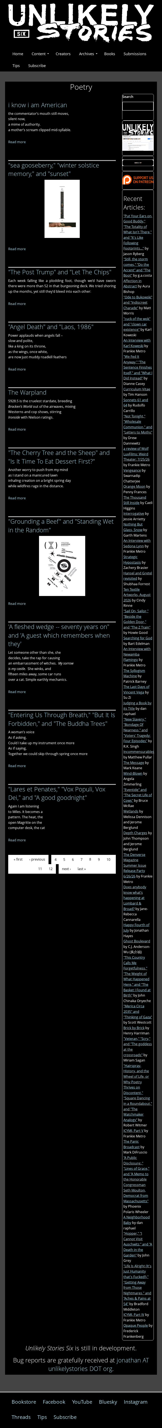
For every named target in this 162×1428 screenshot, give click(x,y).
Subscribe (37, 65)
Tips (16, 65)
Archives (86, 53)
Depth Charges (135, 833)
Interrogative (133, 513)
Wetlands (130, 811)
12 (51, 868)
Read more (17, 142)
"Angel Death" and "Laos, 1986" (50, 327)
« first (18, 859)
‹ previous (37, 859)
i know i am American (37, 105)
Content (39, 53)
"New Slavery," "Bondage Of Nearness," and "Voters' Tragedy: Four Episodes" (136, 730)
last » (82, 868)
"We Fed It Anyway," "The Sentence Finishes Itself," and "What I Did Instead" (137, 367)
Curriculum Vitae (136, 389)
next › (66, 868)
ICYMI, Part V (133, 1130)
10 (108, 859)
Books (109, 53)
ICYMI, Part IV (133, 1314)
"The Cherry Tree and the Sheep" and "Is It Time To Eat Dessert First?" (59, 456)
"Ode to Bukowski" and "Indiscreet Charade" (137, 302)
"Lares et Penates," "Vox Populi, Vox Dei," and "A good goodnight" (56, 793)
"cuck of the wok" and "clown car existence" (136, 324)
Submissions (135, 53)
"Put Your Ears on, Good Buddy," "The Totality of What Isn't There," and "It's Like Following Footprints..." (137, 232)
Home (17, 53)
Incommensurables (138, 751)
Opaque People (135, 1325)
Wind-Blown (132, 773)
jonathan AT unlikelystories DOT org (98, 1364)
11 (40, 868)
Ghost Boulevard (136, 941)
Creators (63, 53)
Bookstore (24, 1401)
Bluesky (108, 1401)
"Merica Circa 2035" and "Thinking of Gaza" (137, 1011)
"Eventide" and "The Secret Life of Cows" (137, 795)
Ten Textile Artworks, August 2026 (137, 595)
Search (127, 96)
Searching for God (137, 638)
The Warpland (27, 392)
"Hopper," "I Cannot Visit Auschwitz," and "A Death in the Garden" (137, 1244)
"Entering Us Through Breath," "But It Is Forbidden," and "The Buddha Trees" (61, 719)
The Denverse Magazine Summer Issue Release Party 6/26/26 (134, 865)
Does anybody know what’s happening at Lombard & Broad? (134, 898)
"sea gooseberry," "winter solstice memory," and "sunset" (53, 169)
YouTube (82, 1401)
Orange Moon (134, 486)
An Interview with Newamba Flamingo (137, 654)
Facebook (54, 1401)
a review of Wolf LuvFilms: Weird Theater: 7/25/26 (136, 454)
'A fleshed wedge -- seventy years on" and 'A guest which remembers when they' (59, 635)
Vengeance (132, 470)
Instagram (135, 1401)
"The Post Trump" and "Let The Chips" (59, 272)
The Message (133, 762)
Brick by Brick (133, 1028)
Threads (21, 1416)
